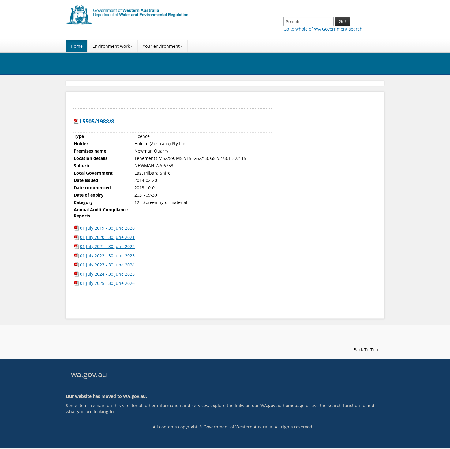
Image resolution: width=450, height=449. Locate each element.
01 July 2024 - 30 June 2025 (107, 274)
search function (344, 405)
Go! (342, 21)
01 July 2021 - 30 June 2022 (107, 246)
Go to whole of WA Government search (322, 29)
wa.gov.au (89, 374)
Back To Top (365, 350)
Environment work (111, 46)
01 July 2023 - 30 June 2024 (107, 265)
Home (77, 46)
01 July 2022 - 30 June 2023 (107, 255)
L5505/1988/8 (96, 121)
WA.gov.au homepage (282, 405)
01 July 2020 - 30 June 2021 (107, 237)
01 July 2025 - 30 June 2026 (107, 283)
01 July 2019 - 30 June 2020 (107, 228)
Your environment (161, 46)
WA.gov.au (134, 396)
